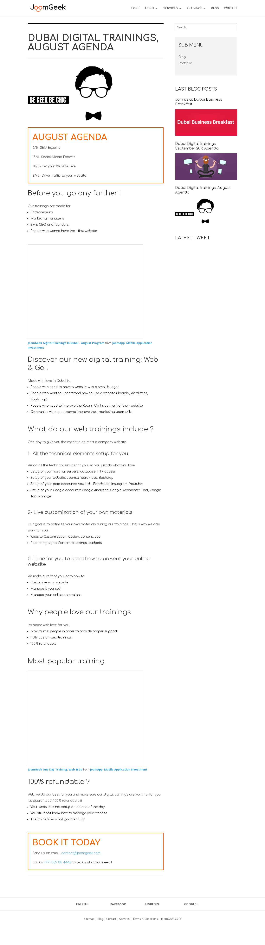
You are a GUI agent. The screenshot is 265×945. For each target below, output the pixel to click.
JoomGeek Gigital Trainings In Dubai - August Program (66, 343)
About (149, 8)
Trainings (194, 8)
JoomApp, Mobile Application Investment (118, 769)
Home (135, 8)
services (170, 8)
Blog (215, 8)
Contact (230, 8)
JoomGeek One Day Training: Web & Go (55, 769)
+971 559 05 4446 (57, 862)
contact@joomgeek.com (80, 853)
